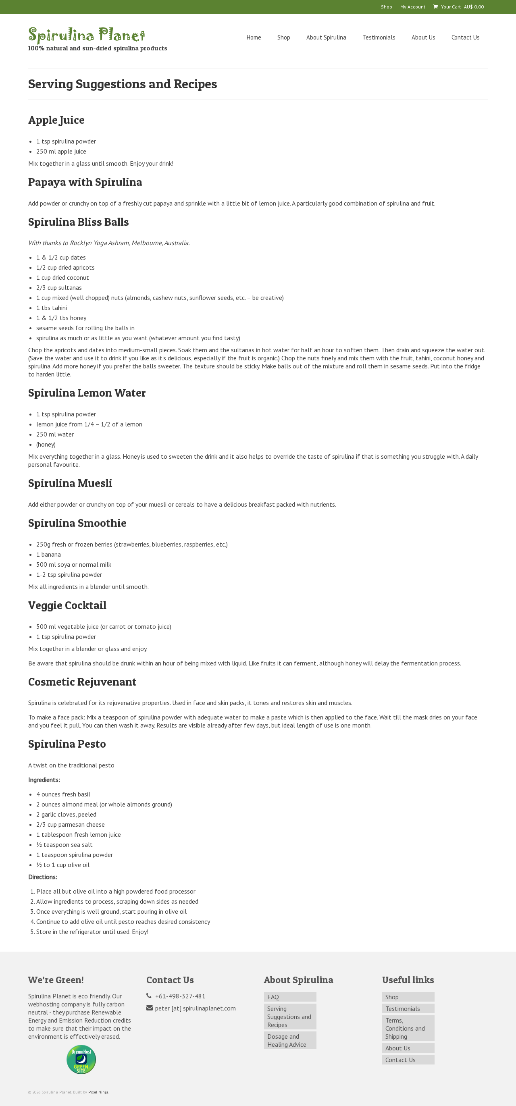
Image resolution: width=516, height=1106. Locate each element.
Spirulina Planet (87, 34)
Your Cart (462, 7)
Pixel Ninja (98, 1092)
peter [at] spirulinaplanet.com (195, 1008)
